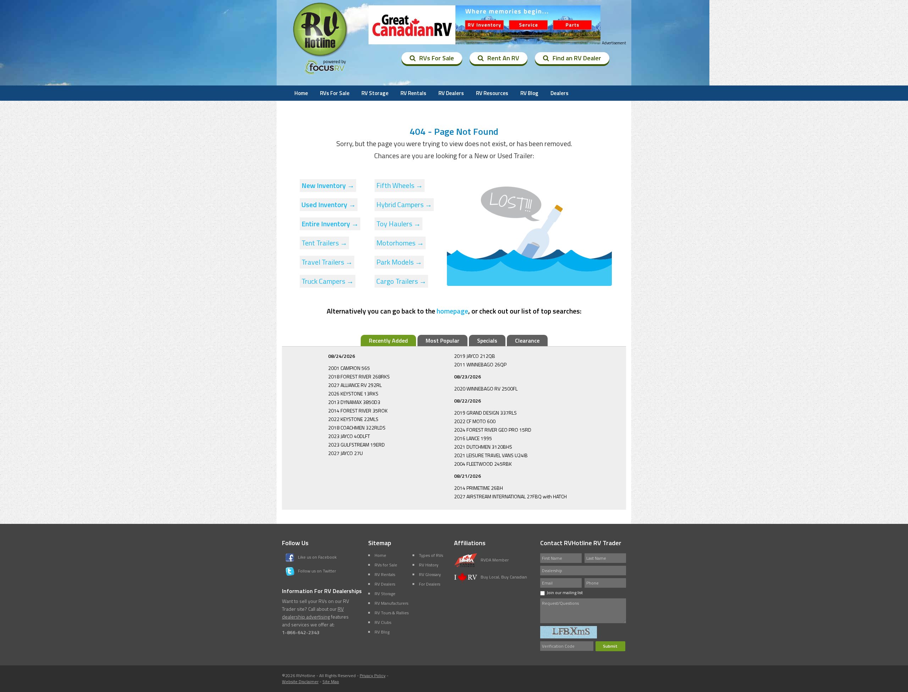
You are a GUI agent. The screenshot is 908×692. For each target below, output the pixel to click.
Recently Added (388, 340)
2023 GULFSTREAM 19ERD (356, 444)
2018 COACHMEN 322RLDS (357, 427)
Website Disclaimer (300, 681)
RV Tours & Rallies (392, 612)
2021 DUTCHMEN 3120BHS (483, 446)
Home (301, 93)
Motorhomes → (400, 242)
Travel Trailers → (327, 261)
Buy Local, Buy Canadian (504, 577)
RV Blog (529, 93)
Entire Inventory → (330, 223)
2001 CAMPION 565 (349, 368)
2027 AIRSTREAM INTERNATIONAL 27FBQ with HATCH (510, 496)
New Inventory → (327, 185)
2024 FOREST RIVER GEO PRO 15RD (492, 429)
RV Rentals (413, 93)
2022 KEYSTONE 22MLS (353, 419)
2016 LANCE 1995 (473, 438)
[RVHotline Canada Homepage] (320, 56)
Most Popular (442, 340)
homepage (452, 310)
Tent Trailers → (324, 242)
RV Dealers (451, 93)
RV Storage (374, 93)
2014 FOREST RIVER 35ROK (358, 410)
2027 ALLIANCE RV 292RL (355, 385)
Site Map (330, 681)
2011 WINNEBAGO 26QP (480, 364)
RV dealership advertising (313, 612)
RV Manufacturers (391, 603)
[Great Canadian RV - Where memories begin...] (484, 24)
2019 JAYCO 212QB (474, 356)
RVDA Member (495, 560)
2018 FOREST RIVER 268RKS (359, 376)
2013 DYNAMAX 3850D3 (354, 402)
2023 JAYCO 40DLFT (349, 436)
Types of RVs (431, 555)
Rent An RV (503, 58)
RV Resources (492, 93)
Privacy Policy (373, 675)
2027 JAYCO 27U (345, 453)
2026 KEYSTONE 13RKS (353, 393)
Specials (487, 340)
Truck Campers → (327, 281)
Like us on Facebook (317, 557)
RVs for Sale (386, 564)
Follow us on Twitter (317, 571)
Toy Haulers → (398, 223)
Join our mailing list (565, 592)
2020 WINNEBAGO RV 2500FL (485, 388)
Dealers (559, 93)
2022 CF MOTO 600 (474, 421)
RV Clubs (383, 622)
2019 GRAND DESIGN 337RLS (485, 412)
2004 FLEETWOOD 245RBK (483, 463)
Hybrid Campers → (404, 204)
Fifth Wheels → (399, 185)
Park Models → (399, 261)
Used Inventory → (328, 204)
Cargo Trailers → (401, 281)
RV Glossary (430, 574)
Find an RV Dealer (577, 58)
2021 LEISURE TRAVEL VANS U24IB (491, 455)
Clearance (527, 340)
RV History (428, 564)
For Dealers (429, 584)
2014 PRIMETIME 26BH (478, 488)
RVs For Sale (436, 58)
